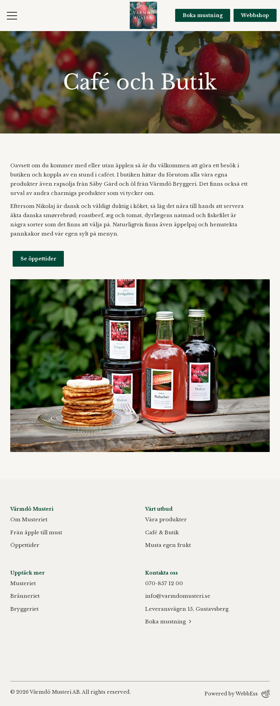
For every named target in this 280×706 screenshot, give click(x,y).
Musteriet (23, 583)
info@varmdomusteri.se (177, 596)
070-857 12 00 (164, 583)
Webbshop (255, 15)
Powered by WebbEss (231, 694)
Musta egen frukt (168, 545)
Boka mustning (203, 15)
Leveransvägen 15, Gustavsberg (186, 609)
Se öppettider (38, 259)
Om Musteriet (28, 519)
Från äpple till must (36, 532)
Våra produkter (166, 519)
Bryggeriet (24, 609)
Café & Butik (162, 532)
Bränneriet (25, 596)
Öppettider (24, 545)
